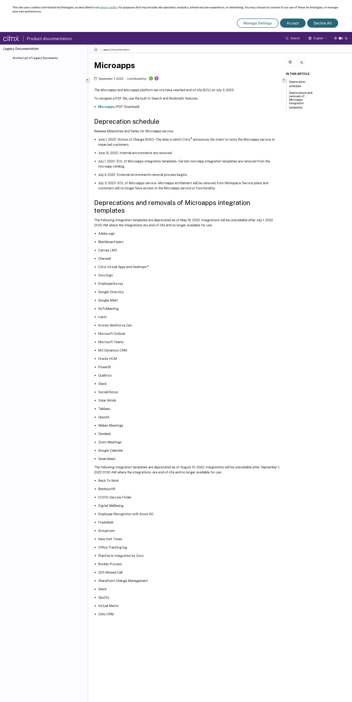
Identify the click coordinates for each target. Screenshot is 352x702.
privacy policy (108, 7)
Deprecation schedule (297, 84)
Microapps (106, 107)
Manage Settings (257, 23)
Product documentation (49, 38)
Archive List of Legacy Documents (35, 58)
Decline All (323, 23)
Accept (293, 23)
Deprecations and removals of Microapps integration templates (300, 100)
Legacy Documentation (116, 49)
